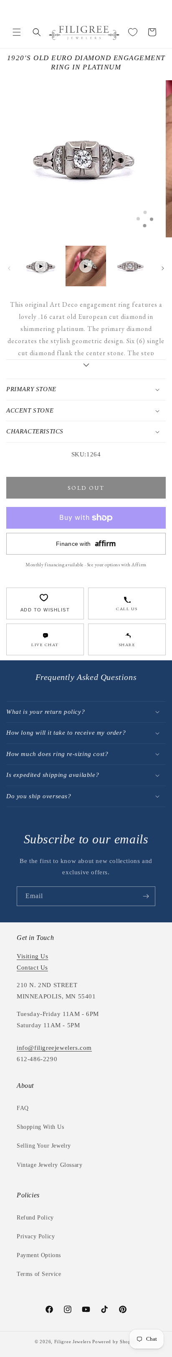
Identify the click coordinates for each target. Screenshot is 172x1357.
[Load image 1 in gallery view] (130, 266)
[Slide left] (9, 268)
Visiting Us (32, 956)
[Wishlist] (133, 32)
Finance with (86, 543)
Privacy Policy (36, 1236)
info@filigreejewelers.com (54, 1047)
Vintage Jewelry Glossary (49, 1165)
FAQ (23, 1108)
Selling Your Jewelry (44, 1146)
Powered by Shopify (114, 1341)
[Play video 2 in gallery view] (86, 266)
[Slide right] (163, 268)
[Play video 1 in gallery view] (40, 266)
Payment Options (39, 1255)
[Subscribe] (146, 896)
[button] (17, 32)
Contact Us (32, 967)
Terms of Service (39, 1274)
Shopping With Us (40, 1127)
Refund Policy (35, 1217)
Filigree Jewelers (72, 1341)
